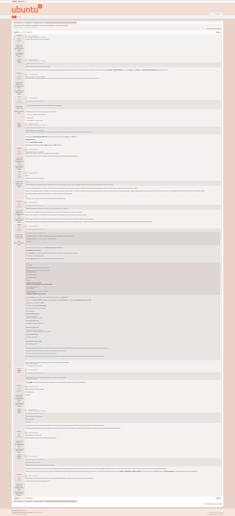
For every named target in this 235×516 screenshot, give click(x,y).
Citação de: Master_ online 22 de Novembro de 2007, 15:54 (36, 127)
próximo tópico (217, 28)
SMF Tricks (24, 510)
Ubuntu (34, 512)
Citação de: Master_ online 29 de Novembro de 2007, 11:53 (36, 413)
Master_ (20, 35)
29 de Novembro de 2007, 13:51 (33, 475)
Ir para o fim (16, 32)
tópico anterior (210, 28)
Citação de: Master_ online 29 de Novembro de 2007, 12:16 (36, 459)
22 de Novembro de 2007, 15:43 (33, 59)
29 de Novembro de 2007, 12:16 (33, 432)
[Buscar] (215, 14)
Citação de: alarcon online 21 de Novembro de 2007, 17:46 (36, 229)
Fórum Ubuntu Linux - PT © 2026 (216, 512)
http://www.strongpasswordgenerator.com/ (36, 114)
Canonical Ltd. (40, 512)
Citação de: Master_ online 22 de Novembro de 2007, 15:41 (36, 63)
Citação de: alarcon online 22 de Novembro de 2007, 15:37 (36, 101)
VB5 (19, 171)
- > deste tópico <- (39, 238)
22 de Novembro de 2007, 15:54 (33, 74)
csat (20, 96)
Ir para (203, 503)
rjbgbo (19, 224)
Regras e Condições (213, 514)
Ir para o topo (16, 498)
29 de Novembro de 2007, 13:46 (33, 456)
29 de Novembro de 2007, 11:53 (33, 386)
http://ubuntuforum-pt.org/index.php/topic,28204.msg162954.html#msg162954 (41, 353)
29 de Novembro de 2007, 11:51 (33, 369)
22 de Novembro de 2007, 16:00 (33, 123)
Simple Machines (23, 514)
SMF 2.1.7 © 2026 (15, 514)
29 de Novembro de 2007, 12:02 (33, 409)
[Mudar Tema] (27, 1)
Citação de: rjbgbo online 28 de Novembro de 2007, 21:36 (35, 373)
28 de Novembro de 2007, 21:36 (33, 226)
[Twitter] (19, 241)
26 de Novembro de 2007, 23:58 (33, 202)
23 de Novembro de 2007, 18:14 (33, 149)
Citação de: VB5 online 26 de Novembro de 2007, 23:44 (35, 205)
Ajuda (207, 514)
